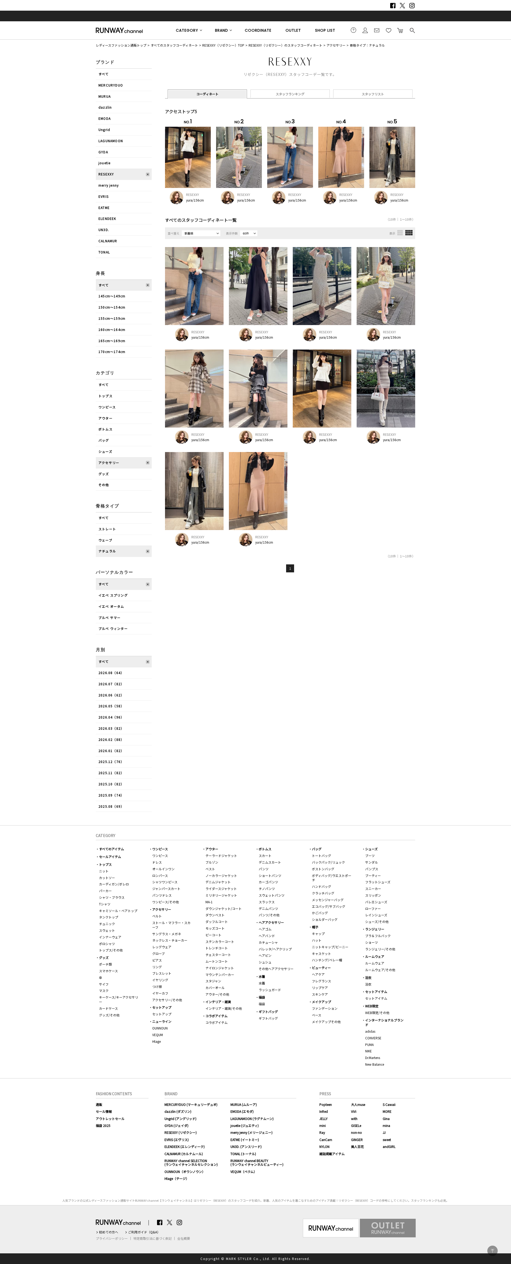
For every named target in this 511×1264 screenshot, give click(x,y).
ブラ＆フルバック (378, 935)
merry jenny (108, 185)
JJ (384, 1132)
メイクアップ (321, 1001)
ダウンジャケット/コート (223, 908)
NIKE (368, 1051)
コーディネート (207, 94)
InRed (323, 1111)
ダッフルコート (216, 921)
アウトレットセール (110, 1118)
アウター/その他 (217, 994)
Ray (322, 1132)
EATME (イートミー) (244, 1139)
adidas (370, 1031)
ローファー (373, 908)
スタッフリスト (373, 94)
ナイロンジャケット (219, 968)
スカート (265, 855)
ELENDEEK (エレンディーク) (184, 1146)
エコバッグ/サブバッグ (328, 906)
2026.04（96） (111, 717)
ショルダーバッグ (324, 919)
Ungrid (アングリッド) (180, 1118)
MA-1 (209, 902)
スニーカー (373, 888)
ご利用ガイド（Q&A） (144, 1232)
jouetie (104, 163)
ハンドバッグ (321, 886)
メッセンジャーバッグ (328, 899)
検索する (412, 30)
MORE (387, 1111)
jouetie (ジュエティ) (244, 1125)
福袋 (262, 997)
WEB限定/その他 (377, 1012)
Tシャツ (104, 904)
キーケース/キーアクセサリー (118, 999)
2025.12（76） (111, 761)
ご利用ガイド (353, 30)
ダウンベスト (215, 915)
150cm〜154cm (111, 307)
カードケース (108, 1008)
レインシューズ (376, 915)
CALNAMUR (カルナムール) (183, 1153)
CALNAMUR (107, 241)
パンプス (371, 869)
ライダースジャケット (221, 888)
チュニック (107, 923)
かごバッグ (320, 912)
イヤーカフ (160, 993)
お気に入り (388, 30)
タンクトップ (108, 917)
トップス (105, 395)
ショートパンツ (270, 875)
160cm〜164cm (111, 329)
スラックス (267, 902)
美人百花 (357, 1146)
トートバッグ (321, 855)
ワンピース (107, 407)
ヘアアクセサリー (271, 922)
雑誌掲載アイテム (332, 1153)
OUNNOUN (160, 1028)
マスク (104, 990)
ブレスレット (161, 973)
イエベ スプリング (113, 595)
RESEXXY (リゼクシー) (180, 1132)
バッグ (103, 440)
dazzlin (105, 107)
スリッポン (373, 895)
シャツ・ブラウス (112, 897)
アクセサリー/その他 (167, 1000)
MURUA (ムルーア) (243, 1104)
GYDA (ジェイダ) (176, 1125)
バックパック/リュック (328, 862)
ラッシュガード (270, 989)
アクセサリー (336, 45)
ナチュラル (107, 551)
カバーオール (215, 987)
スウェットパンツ (272, 895)
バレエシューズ (376, 902)
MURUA (104, 96)
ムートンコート (216, 961)
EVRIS (103, 196)
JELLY (323, 1118)
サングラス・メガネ (166, 933)
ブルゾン (211, 862)
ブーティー (373, 875)
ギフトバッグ (268, 1011)
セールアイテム (110, 856)
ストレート (107, 529)
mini (322, 1125)
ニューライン (161, 1021)
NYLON (324, 1146)
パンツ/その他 (269, 915)
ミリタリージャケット (221, 895)
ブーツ (370, 855)
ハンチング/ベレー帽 (327, 960)
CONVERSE (373, 1038)
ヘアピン (265, 955)
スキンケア (320, 994)
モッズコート (215, 928)
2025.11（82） (111, 772)
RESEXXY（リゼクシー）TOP (223, 45)
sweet (387, 1139)
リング (157, 967)
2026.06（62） (111, 695)
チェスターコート (218, 954)
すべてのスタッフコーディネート (174, 45)
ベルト (157, 916)
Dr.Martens (372, 1057)
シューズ (105, 451)
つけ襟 (157, 986)
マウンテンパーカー (219, 974)
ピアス (157, 960)
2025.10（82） (111, 784)
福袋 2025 (103, 1125)
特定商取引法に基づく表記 (152, 1238)
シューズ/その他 (377, 921)
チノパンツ (267, 888)
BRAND (221, 30)
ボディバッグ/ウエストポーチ (331, 877)
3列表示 (400, 232)
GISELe (356, 1125)
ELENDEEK (107, 218)
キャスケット (321, 953)
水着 (262, 976)
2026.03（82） (111, 728)
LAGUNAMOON (110, 140)
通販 (99, 1104)
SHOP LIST (325, 30)
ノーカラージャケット (221, 875)
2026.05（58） (111, 706)
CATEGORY (187, 30)
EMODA (104, 118)
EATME (104, 207)
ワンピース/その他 (165, 902)
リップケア (320, 987)
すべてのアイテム (111, 849)
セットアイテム (376, 991)
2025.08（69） (111, 806)
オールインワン (163, 869)
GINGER (357, 1139)
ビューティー (321, 967)
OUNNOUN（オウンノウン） (184, 1171)
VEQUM (157, 1034)
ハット (317, 940)
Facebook (393, 5)
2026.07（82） (111, 684)
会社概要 (183, 1238)
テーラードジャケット (221, 855)
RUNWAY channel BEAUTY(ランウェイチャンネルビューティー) (256, 1162)
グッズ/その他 (109, 1015)
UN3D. (103, 229)
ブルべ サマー (109, 617)
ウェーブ (105, 540)
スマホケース (108, 970)
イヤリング (160, 980)
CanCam (325, 1139)
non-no (356, 1132)
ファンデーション (324, 1008)
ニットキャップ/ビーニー (330, 947)
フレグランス (321, 981)
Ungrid (104, 129)
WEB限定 (371, 1006)
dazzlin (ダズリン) (177, 1111)
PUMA (369, 1044)
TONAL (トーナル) (243, 1153)
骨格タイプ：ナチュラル (367, 45)
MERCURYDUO (110, 85)
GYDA (103, 152)
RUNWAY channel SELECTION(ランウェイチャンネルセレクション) (191, 1162)
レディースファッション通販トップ (121, 45)
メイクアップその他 (326, 1021)
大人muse (358, 1104)
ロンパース (160, 875)
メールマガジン (377, 30)
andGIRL (389, 1146)
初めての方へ (108, 1232)
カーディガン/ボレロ (114, 884)
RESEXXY (106, 174)
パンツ (264, 869)
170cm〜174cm (111, 351)
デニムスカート (270, 862)
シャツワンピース (165, 882)
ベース (316, 1015)
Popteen (325, 1104)
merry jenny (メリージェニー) (251, 1132)
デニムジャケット (218, 882)
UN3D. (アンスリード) (246, 1146)
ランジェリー (374, 929)
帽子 (315, 927)
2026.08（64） (111, 672)
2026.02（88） (111, 739)
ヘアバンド (267, 935)
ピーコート (213, 935)
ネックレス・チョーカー (169, 940)
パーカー (105, 890)
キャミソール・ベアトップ (118, 910)
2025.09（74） (111, 795)
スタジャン (213, 981)
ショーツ (371, 942)
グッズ (103, 473)
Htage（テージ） (176, 1178)
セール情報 (104, 1111)
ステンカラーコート (219, 941)
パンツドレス (162, 895)
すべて (103, 74)
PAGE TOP (492, 1251)
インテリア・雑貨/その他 (223, 1008)
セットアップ (161, 1007)
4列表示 (409, 232)
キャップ (318, 933)
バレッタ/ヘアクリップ (275, 949)
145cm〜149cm (111, 296)
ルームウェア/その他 (380, 969)
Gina (386, 1118)
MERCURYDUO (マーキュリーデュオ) (190, 1104)
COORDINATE (258, 30)
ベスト (210, 869)
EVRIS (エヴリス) (176, 1139)
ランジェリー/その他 (380, 949)
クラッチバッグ (323, 893)
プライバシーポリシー (112, 1238)
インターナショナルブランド (384, 1022)
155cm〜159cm (111, 318)
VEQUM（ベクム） (243, 1171)
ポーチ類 (105, 964)
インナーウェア (110, 937)
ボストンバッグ (323, 869)
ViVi (353, 1111)
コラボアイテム (216, 1015)
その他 (103, 484)
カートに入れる (400, 30)
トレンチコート (216, 948)
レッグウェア (161, 947)
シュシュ (265, 962)
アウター (105, 418)
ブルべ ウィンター (113, 628)
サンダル (371, 862)
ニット (104, 871)
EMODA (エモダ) (242, 1111)
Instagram (412, 5)
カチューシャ (268, 942)
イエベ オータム (111, 606)
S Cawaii (389, 1104)
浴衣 (368, 977)
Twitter (402, 5)
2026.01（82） (111, 750)
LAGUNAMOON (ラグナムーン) (252, 1118)
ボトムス (105, 429)
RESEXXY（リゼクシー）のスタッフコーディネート (285, 45)
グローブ (158, 953)
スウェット (107, 930)
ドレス (157, 862)
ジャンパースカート (166, 888)
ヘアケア (318, 974)
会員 (365, 30)
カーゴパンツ (268, 882)
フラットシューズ (377, 882)
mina (386, 1125)
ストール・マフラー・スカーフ (171, 924)
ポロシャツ (107, 943)
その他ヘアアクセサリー (276, 968)
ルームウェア (374, 956)
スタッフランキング (290, 94)
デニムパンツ (268, 908)
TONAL (104, 252)
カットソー (107, 877)
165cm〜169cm (111, 340)
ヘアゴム (265, 929)
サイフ (104, 984)
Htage (156, 1041)
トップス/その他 (111, 950)
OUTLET (293, 30)
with (354, 1118)
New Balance (374, 1064)
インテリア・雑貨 (218, 1001)
